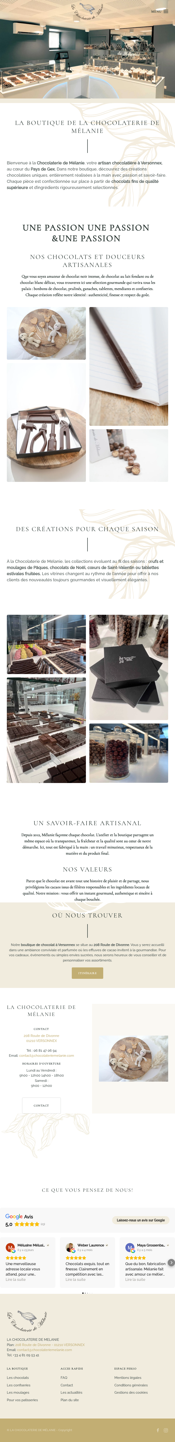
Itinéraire (87, 973)
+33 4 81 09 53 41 (26, 1355)
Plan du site (70, 1400)
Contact (41, 1105)
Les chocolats (18, 1378)
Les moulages (18, 1392)
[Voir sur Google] (10, 1247)
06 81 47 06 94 (45, 1051)
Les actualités (71, 1392)
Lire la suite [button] (16, 1279)
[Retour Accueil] (87, 11)
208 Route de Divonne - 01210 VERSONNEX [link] (50, 1345)
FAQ (64, 1378)
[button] (159, 11)
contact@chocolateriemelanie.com (46, 1056)
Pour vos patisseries (22, 1400)
